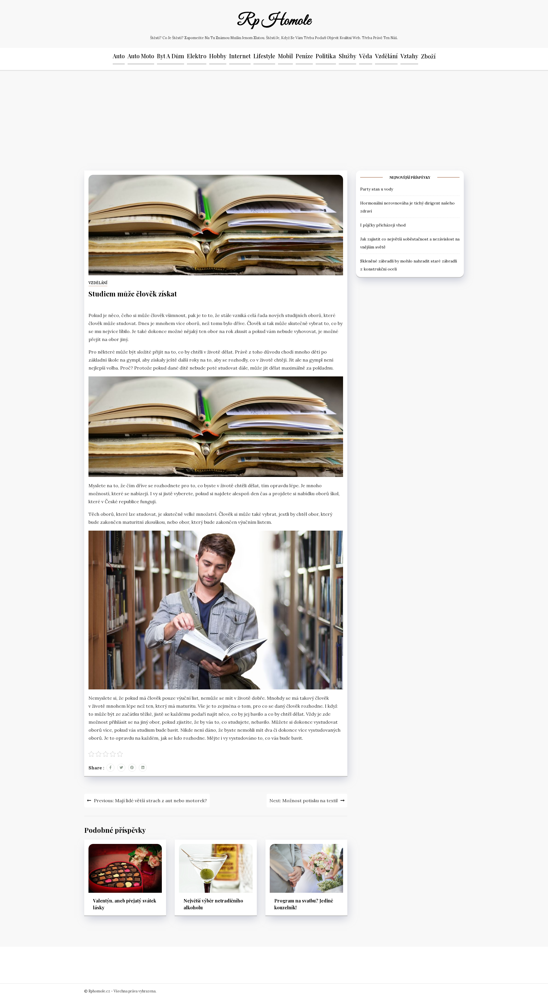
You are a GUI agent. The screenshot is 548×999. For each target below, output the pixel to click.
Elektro (196, 56)
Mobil (285, 56)
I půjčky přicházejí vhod (383, 224)
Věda (365, 56)
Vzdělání (386, 56)
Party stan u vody (376, 188)
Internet (240, 56)
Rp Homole (274, 21)
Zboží (428, 56)
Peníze (304, 56)
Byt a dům (170, 56)
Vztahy (409, 56)
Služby (347, 56)
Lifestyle (264, 56)
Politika (326, 56)
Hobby (217, 56)
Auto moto (141, 56)
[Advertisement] (274, 119)
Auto (119, 56)
